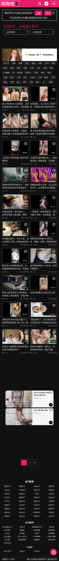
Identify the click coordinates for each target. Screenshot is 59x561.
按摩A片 (22, 493)
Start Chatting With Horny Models (42, 394)
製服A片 (52, 490)
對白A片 (37, 490)
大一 (44, 82)
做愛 (20, 63)
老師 (12, 67)
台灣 (47, 63)
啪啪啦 (5, 559)
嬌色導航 (51, 530)
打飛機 (6, 72)
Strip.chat (37, 398)
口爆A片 (52, 493)
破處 (33, 63)
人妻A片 (52, 501)
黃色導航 (7, 530)
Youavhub (7, 542)
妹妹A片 (7, 505)
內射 (40, 63)
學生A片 (37, 497)
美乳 (51, 67)
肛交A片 (52, 497)
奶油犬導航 (51, 536)
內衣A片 (37, 508)
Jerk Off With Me (41, 410)
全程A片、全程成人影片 (21, 26)
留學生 (20, 72)
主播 (31, 82)
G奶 (25, 77)
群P (24, 82)
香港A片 (7, 512)
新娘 (51, 82)
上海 (32, 67)
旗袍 (5, 82)
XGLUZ (22, 527)
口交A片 (7, 497)
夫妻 (12, 82)
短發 (12, 77)
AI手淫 (6, 63)
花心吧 (7, 539)
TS (13, 72)
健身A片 (37, 501)
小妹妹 (32, 77)
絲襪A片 (7, 508)
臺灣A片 (7, 486)
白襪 (5, 77)
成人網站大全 (7, 527)
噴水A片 (22, 512)
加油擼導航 (22, 539)
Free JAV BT (22, 536)
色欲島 (51, 527)
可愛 (45, 67)
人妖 (38, 67)
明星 (53, 63)
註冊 (38, 13)
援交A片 (52, 505)
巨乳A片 (7, 493)
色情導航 (37, 530)
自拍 (27, 63)
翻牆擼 (36, 539)
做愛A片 (22, 486)
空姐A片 (37, 486)
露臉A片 (52, 508)
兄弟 (40, 77)
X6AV (37, 533)
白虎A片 (22, 505)
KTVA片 (7, 501)
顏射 (5, 67)
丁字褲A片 (22, 490)
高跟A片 (37, 516)
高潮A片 (22, 497)
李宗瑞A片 (37, 512)
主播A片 (52, 512)
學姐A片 (7, 516)
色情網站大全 (37, 527)
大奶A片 (7, 490)
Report (36, 551)
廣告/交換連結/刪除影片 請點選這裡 (41, 559)
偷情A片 (22, 501)
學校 (49, 72)
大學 (18, 77)
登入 (48, 13)
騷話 (46, 77)
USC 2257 (7, 551)
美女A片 (22, 516)
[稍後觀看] (53, 552)
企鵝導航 (51, 533)
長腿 (25, 67)
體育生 (28, 72)
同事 (18, 67)
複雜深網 (51, 539)
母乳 (43, 72)
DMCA (22, 551)
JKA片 (37, 493)
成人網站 (7, 536)
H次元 (7, 533)
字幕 (53, 77)
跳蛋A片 (52, 486)
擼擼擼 (22, 530)
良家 (36, 72)
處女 (38, 82)
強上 (18, 82)
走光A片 (52, 516)
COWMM (36, 536)
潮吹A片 (22, 508)
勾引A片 (37, 505)
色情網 (22, 533)
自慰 (14, 63)
